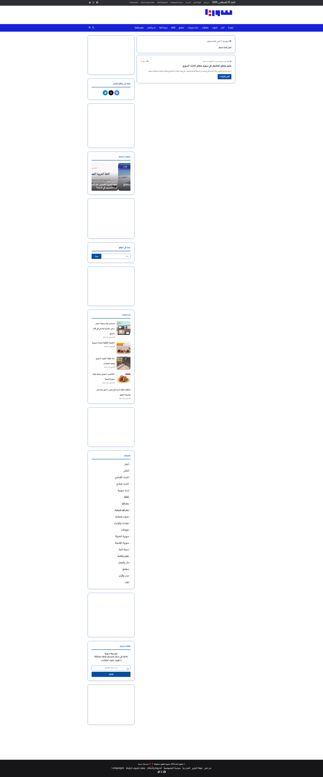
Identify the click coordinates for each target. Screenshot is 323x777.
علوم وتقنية (139, 27)
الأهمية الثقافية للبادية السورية (103, 343)
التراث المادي (122, 484)
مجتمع (181, 27)
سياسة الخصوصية (177, 2)
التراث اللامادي (122, 477)
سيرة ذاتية (163, 27)
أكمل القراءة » (225, 76)
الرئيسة (231, 27)
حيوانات (125, 530)
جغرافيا (206, 27)
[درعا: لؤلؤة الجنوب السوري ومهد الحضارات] (123, 363)
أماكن (126, 471)
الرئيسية (225, 41)
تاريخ (215, 27)
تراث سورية (193, 27)
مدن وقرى (124, 576)
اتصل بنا (188, 2)
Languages (133, 2)
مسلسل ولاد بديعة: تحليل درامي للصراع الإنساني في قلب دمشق (104, 328)
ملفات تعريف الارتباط (148, 2)
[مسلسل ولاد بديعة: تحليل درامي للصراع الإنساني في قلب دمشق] (123, 328)
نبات (127, 582)
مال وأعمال (151, 27)
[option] (111, 177)
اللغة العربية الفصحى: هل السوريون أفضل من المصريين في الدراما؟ (111, 186)
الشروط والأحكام (162, 2)
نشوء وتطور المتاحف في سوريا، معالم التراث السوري (206, 66)
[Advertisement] (136, 14)
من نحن (206, 2)
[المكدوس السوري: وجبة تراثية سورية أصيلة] (123, 378)
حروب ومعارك (122, 517)
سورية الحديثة (122, 536)
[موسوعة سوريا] (218, 12)
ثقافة (173, 27)
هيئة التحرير (197, 2)
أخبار (222, 27)
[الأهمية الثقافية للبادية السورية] (123, 347)
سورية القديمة (122, 543)
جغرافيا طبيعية (122, 510)
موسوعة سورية (143, 764)
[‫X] (111, 92)
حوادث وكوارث (121, 523)
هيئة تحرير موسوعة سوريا (222, 62)
